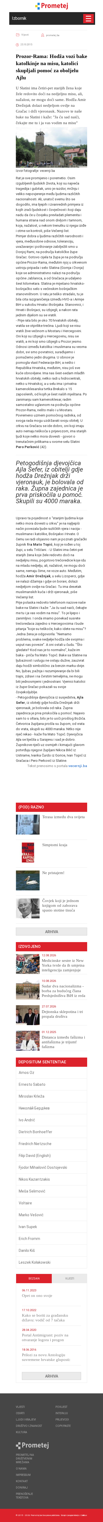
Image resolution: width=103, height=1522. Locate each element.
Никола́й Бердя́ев (34, 1108)
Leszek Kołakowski (34, 1262)
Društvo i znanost (29, 1425)
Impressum (23, 1474)
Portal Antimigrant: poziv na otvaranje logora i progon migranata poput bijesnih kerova (48, 1340)
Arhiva (51, 932)
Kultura (21, 1432)
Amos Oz (26, 1072)
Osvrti (20, 1413)
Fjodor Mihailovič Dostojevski (43, 1167)
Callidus (84, 1515)
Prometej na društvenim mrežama (25, 1458)
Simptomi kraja (54, 845)
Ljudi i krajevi (26, 1419)
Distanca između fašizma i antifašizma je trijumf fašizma (63, 1042)
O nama (21, 1468)
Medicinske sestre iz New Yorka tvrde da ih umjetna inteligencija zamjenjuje (63, 965)
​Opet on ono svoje (37, 1295)
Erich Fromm (29, 1239)
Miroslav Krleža (31, 1096)
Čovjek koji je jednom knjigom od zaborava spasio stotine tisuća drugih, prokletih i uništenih (60, 910)
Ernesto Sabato (32, 1084)
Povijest (61, 1406)
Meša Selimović (32, 1191)
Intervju (61, 1413)
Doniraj (22, 1487)
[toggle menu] (88, 18)
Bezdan (34, 1278)
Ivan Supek (28, 1227)
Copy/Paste (63, 1425)
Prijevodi (62, 1419)
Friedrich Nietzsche (35, 1144)
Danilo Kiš (27, 1250)
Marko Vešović (31, 1215)
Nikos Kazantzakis (34, 1179)
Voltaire (25, 1203)
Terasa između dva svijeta (63, 817)
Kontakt (22, 1481)
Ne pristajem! (53, 873)
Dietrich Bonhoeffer (35, 1132)
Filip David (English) (35, 1155)
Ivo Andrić (27, 1120)
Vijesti (25, 34)
